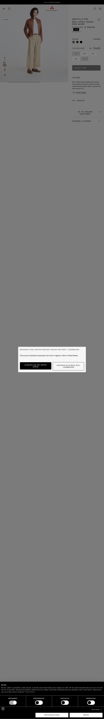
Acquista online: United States (36, 366)
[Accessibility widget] (3, 708)
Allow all (86, 715)
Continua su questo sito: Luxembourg (68, 366)
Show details (96, 709)
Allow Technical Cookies (51, 715)
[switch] (39, 702)
